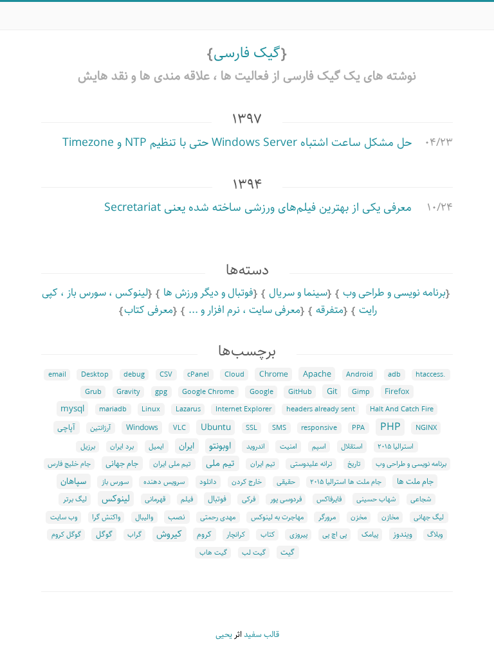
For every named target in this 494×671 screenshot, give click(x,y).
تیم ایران (262, 464)
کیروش (169, 534)
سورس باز (115, 482)
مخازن (390, 517)
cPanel (198, 374)
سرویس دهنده (164, 482)
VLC (179, 428)
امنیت (288, 446)
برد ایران (122, 446)
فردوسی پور (286, 499)
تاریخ (354, 464)
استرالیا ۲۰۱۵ (396, 446)
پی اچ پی (334, 534)
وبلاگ (435, 535)
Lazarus (188, 409)
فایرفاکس (329, 499)
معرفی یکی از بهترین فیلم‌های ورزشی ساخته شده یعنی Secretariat (258, 207)
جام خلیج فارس (69, 464)
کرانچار (235, 534)
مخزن (359, 517)
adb (394, 374)
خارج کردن (247, 482)
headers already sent (320, 409)
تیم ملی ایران (172, 464)
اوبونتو (220, 446)
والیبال (144, 517)
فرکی (248, 499)
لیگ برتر (75, 499)
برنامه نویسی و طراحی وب (394, 292)
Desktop (95, 374)
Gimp (361, 392)
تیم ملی (220, 463)
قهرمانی (155, 499)
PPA (358, 428)
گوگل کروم (66, 535)
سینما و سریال (298, 292)
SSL (251, 428)
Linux (151, 409)
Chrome (273, 374)
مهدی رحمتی (217, 517)
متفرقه (329, 310)
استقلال (352, 446)
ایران (186, 446)
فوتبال (217, 499)
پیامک (369, 534)
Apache (317, 374)
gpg (161, 392)
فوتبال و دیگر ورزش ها (208, 292)
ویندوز (402, 534)
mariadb (113, 409)
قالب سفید (261, 634)
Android (359, 374)
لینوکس (116, 498)
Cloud (234, 374)
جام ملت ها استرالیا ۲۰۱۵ (345, 482)
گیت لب (254, 553)
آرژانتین (100, 428)
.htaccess (431, 374)
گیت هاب (213, 553)
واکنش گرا (106, 517)
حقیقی (286, 482)
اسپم (319, 446)
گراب (134, 535)
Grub (93, 392)
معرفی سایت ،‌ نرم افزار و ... (244, 310)
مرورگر (327, 517)
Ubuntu (216, 427)
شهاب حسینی (376, 499)
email (57, 374)
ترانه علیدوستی (311, 464)
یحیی (223, 634)
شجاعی (420, 499)
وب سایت (63, 517)
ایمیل (156, 446)
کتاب (268, 535)
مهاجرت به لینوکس (277, 517)
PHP (390, 427)
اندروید (255, 446)
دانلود (208, 482)
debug (134, 374)
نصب (176, 517)
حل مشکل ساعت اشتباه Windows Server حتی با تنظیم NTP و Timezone (237, 142)
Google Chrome (208, 392)
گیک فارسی (247, 53)
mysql (72, 408)
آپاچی (66, 427)
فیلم (187, 499)
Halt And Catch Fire (402, 409)
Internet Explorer (243, 409)
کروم (204, 534)
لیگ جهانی (429, 517)
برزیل (87, 446)
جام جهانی (121, 463)
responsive (319, 428)
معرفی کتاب (148, 310)
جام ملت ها (415, 481)
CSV (166, 374)
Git (332, 391)
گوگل (104, 534)
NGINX (426, 428)
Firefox (397, 391)
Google (261, 392)
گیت (287, 552)
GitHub (300, 392)
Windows (142, 427)
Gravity (128, 392)
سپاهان (73, 481)
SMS (279, 428)
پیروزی (298, 535)
